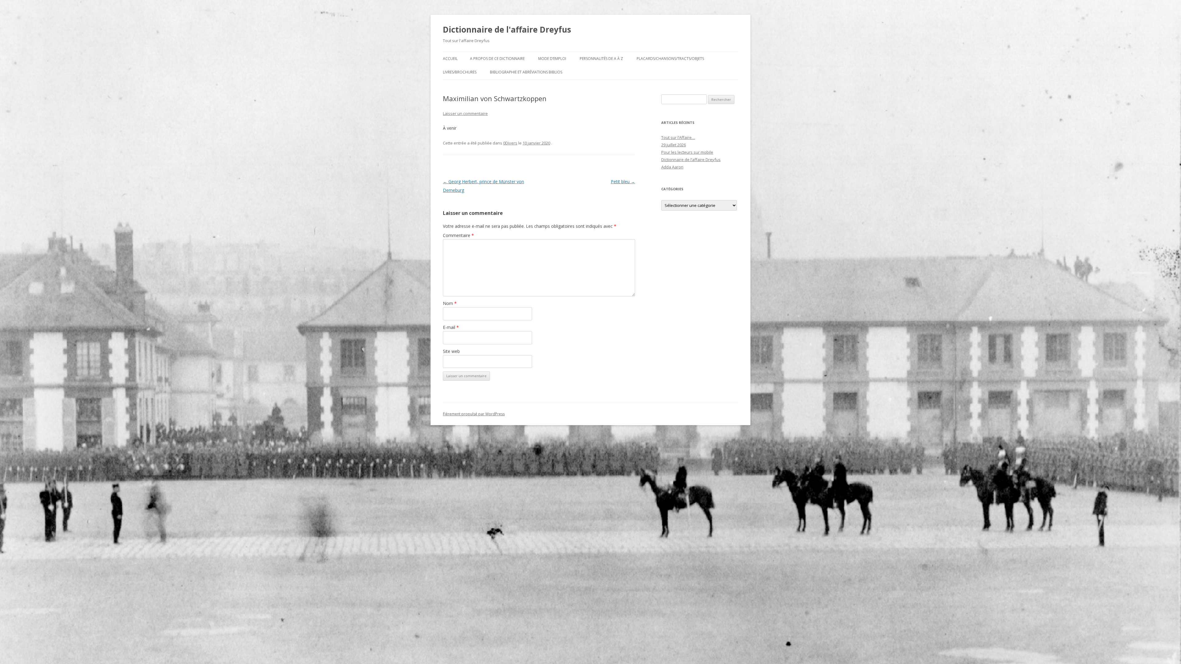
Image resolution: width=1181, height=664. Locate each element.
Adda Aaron (672, 167)
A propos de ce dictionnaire (497, 58)
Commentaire (458, 235)
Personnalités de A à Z (601, 58)
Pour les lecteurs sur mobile (687, 152)
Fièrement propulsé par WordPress (474, 414)
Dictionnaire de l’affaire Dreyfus (691, 159)
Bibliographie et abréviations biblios (526, 72)
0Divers (510, 143)
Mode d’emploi (552, 58)
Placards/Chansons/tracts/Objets (670, 58)
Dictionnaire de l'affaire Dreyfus (507, 29)
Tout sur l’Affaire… (678, 137)
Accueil (450, 58)
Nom (450, 303)
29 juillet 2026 (673, 145)
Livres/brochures (459, 72)
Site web (451, 351)
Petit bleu (623, 181)
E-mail (451, 327)
